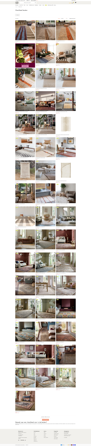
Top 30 (43, 5)
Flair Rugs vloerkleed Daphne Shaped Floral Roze (20, 388)
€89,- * (37, 0)
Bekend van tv (35, 438)
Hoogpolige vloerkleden (56, 433)
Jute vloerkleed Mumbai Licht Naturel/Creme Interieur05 (41, 88)
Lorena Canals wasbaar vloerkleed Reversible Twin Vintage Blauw (21, 111)
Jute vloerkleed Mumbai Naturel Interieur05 (60, 88)
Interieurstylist (35, 436)
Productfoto (62, 18)
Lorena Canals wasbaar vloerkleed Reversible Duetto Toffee (21, 134)
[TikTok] (25, 440)
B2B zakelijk (35, 437)
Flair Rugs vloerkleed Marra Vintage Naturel (60, 365)
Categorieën (56, 431)
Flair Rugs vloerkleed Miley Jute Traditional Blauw (40, 365)
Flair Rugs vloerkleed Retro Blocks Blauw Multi (19, 342)
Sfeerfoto (59, 18)
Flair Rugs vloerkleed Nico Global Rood (60, 342)
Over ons (35, 432)
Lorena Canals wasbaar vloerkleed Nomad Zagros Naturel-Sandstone (62, 134)
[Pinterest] (20, 440)
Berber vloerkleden (56, 438)
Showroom (45, 436)
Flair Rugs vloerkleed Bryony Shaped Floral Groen (61, 388)
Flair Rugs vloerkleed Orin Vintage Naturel (40, 342)
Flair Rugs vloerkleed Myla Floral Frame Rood (19, 365)
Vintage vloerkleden (56, 437)
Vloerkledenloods (36, 431)
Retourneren (45, 433)
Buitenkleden (55, 436)
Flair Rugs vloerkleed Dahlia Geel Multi (39, 388)
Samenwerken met (35, 441)
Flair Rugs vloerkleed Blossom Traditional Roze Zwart (20, 411)
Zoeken (35, 3)
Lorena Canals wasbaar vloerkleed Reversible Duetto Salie (41, 134)
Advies (34, 433)
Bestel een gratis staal (46, 437)
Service (45, 431)
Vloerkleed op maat (31, 5)
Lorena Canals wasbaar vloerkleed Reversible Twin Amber (61, 111)
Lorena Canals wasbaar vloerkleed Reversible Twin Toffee (41, 111)
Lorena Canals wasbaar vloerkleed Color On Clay (20, 88)
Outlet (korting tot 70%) (50, 5)
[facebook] (23, 440)
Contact (44, 432)
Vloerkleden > (17, 5)
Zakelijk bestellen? (74, 0)
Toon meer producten (45, 419)
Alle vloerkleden (55, 432)
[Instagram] (18, 440)
